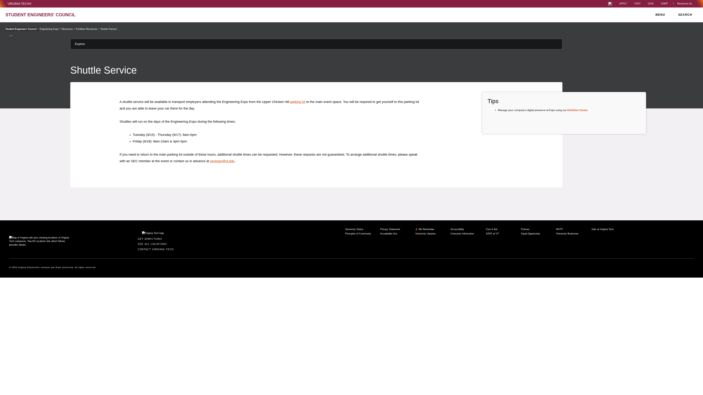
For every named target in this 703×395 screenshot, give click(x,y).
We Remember (426, 229)
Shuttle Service (109, 29)
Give (651, 4)
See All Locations (153, 244)
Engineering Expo (50, 29)
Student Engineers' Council (21, 29)
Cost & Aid (491, 229)
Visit (637, 4)
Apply (623, 4)
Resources (68, 29)
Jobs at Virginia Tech (602, 229)
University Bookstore (567, 233)
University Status (354, 229)
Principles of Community (358, 233)
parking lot (297, 102)
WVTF (559, 229)
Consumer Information (462, 233)
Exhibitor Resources (87, 29)
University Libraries (425, 233)
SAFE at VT (492, 233)
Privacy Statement (390, 229)
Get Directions (151, 239)
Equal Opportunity (530, 233)
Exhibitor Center (577, 110)
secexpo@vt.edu (222, 161)
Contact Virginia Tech (157, 249)
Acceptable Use (388, 233)
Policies (525, 229)
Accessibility (457, 229)
